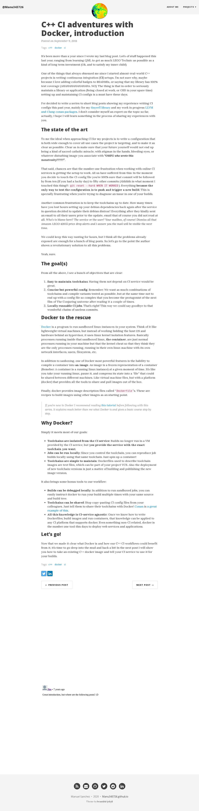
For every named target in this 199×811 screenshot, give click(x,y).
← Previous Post (56, 584)
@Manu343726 (12, 7)
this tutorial (108, 405)
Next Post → (145, 584)
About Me (172, 7)
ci (65, 47)
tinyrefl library (100, 107)
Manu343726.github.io (115, 796)
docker (58, 47)
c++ (50, 47)
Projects (188, 7)
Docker (46, 327)
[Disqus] (99, 638)
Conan (139, 506)
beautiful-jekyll (105, 801)
